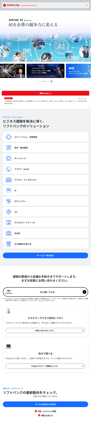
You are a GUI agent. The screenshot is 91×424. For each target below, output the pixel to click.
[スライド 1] (38, 81)
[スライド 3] (43, 81)
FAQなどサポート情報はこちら (44, 366)
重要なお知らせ (47, 415)
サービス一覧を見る (45, 255)
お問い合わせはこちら (44, 330)
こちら (42, 300)
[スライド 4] (45, 81)
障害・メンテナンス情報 (47, 411)
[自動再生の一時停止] (51, 81)
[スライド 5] (48, 81)
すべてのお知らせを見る (45, 404)
